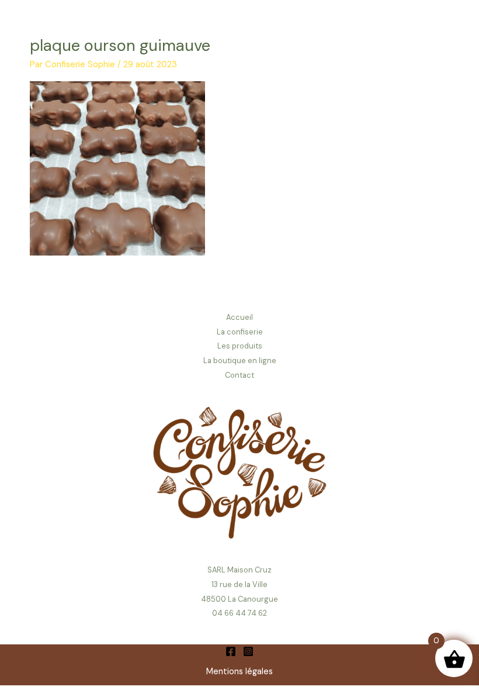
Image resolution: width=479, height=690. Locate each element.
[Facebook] (230, 651)
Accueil (239, 317)
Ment (216, 671)
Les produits (239, 346)
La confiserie (240, 332)
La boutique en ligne (239, 360)
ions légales (250, 671)
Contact (239, 375)
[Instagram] (248, 651)
